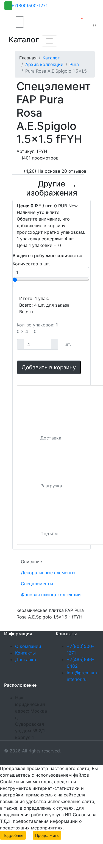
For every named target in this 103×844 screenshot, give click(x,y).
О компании (28, 646)
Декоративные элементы (48, 572)
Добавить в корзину (49, 367)
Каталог (51, 58)
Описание (31, 561)
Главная (28, 58)
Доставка (25, 659)
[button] (79, 18)
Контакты (25, 653)
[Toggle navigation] (49, 40)
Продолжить (47, 835)
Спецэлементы (37, 583)
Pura (74, 64)
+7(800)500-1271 (29, 5)
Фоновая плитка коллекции (51, 594)
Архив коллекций (44, 64)
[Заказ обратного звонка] (8, 5)
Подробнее (12, 835)
